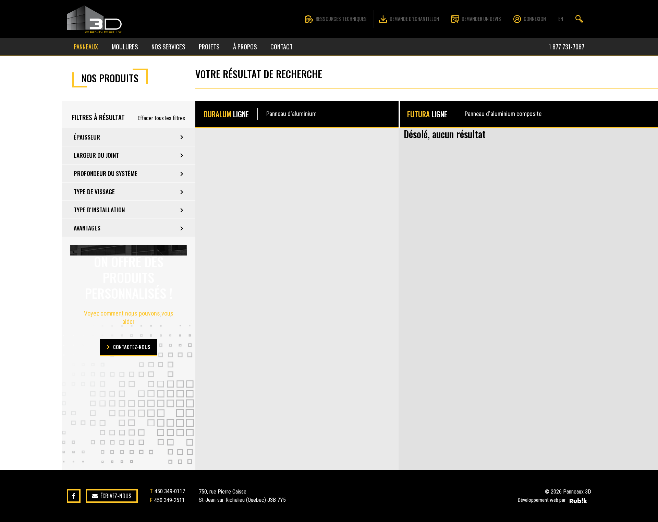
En (560, 18)
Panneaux (86, 46)
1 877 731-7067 (566, 46)
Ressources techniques (341, 18)
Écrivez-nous (115, 496)
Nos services (168, 46)
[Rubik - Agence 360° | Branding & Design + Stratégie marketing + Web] (578, 500)
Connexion (535, 18)
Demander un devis (481, 18)
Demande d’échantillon (414, 18)
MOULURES (125, 46)
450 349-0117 (170, 491)
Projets (209, 46)
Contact (281, 46)
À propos (245, 46)
